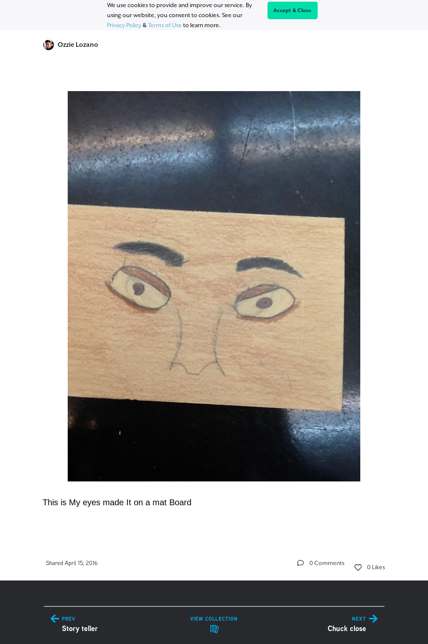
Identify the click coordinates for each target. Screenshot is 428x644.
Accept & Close (292, 10)
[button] (300, 563)
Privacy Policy (124, 25)
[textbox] (214, 295)
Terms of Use (165, 25)
